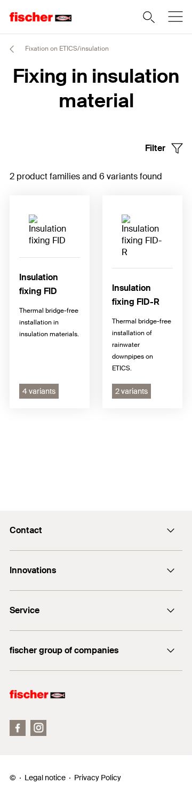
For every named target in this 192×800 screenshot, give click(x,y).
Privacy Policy (97, 777)
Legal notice (45, 777)
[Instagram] (38, 728)
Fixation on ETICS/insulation (66, 48)
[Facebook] (18, 728)
